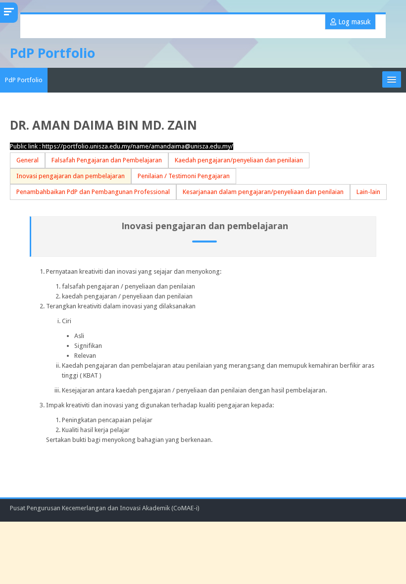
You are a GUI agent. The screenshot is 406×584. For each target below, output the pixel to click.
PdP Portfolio (24, 80)
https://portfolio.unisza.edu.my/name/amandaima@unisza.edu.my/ (137, 146)
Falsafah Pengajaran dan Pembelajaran (106, 160)
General (27, 160)
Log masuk (353, 22)
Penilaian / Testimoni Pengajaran (184, 176)
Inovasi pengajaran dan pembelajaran (70, 176)
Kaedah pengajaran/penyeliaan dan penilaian (239, 160)
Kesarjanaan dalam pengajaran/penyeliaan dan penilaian (263, 191)
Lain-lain (368, 191)
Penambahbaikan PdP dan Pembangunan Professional (93, 191)
